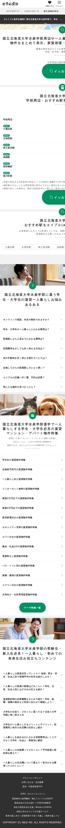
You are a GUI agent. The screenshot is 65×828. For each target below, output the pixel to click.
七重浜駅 (10, 247)
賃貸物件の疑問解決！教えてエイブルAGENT (32, 798)
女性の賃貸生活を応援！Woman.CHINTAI (33, 807)
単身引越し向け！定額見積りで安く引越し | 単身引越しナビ (32, 815)
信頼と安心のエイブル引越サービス (32, 811)
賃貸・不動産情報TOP (32, 786)
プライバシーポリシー (33, 778)
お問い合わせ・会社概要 (32, 782)
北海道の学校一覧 (31, 11)
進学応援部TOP (13, 11)
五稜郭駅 (26, 247)
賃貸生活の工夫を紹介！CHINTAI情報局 (32, 802)
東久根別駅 (44, 247)
